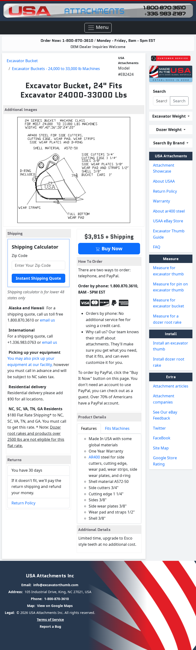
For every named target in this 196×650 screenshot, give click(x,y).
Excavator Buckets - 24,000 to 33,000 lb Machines (56, 68)
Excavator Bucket (22, 60)
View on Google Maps (55, 605)
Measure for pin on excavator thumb (170, 287)
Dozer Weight (169, 129)
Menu (102, 27)
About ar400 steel (169, 211)
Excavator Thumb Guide (169, 234)
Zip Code (19, 255)
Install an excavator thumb (170, 346)
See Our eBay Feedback (165, 415)
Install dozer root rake (168, 362)
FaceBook (161, 438)
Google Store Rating (165, 461)
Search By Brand (169, 143)
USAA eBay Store (168, 221)
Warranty (161, 201)
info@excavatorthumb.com (55, 585)
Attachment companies (163, 399)
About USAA (164, 181)
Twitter (159, 428)
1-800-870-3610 (78, 40)
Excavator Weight (169, 116)
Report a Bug (50, 626)
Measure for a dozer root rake (167, 319)
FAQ (156, 247)
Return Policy (23, 503)
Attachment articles (170, 386)
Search (159, 91)
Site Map (161, 448)
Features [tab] (89, 428)
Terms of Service (50, 619)
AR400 (94, 457)
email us (47, 320)
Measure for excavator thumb (168, 271)
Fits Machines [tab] (117, 428)
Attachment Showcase (163, 168)
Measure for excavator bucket (168, 303)
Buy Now (111, 248)
